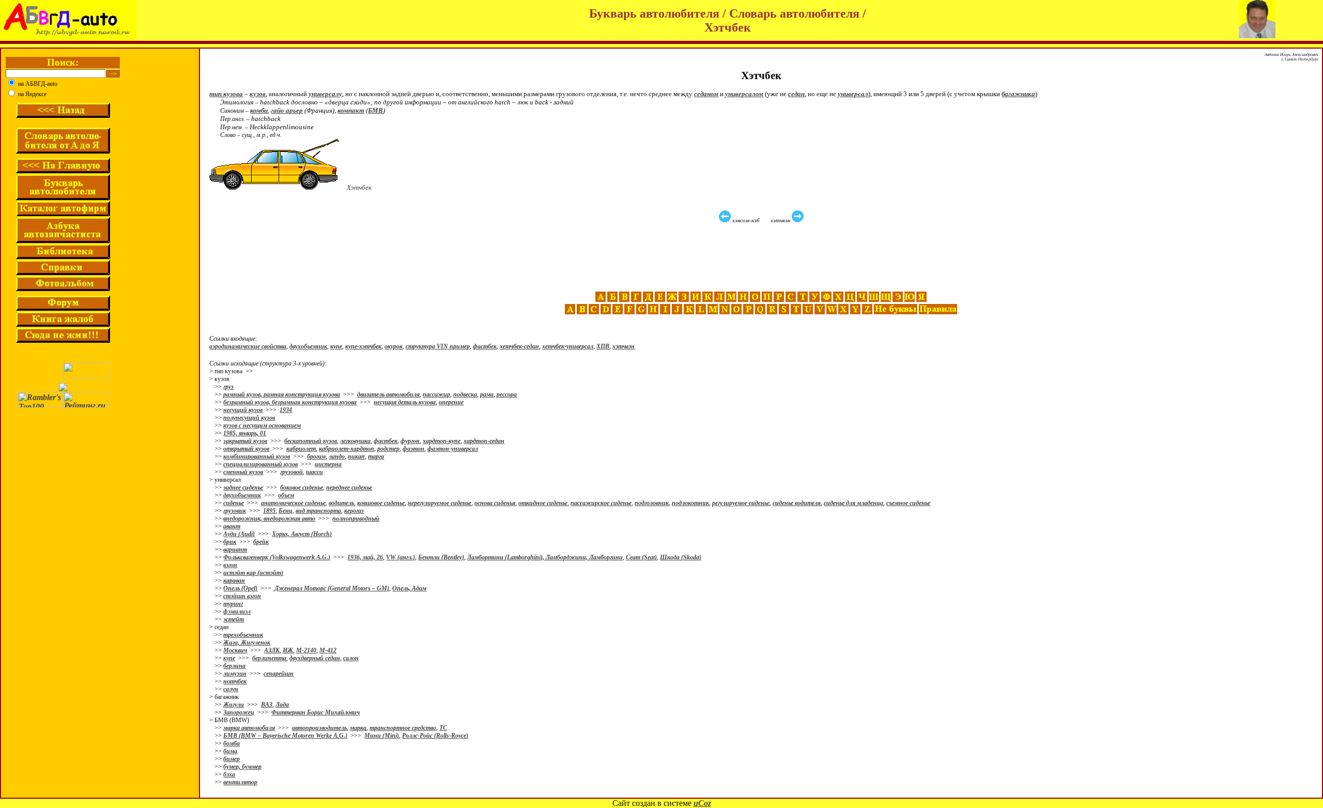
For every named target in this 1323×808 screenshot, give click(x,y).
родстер (388, 448)
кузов (258, 94)
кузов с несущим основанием (262, 425)
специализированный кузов (260, 464)
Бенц (286, 510)
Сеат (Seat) (641, 557)
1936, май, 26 (365, 557)
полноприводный (355, 518)
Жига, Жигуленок (246, 642)
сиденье (233, 503)
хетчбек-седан (519, 346)
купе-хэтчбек (363, 346)
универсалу (325, 94)
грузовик (234, 510)
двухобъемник (308, 346)
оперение (451, 402)
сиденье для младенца (853, 503)
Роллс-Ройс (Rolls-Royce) (435, 735)
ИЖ (288, 650)
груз (228, 386)
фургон (410, 441)
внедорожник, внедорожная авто (269, 518)
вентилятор (240, 782)
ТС (443, 727)
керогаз (354, 510)
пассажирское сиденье (601, 503)
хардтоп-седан (484, 441)
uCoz (702, 803)
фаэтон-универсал (452, 448)
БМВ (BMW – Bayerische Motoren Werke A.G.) (285, 735)
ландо (337, 456)
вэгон (230, 565)
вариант (235, 549)
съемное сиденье (908, 503)
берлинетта (269, 658)
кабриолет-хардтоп (346, 448)
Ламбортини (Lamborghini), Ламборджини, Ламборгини (545, 557)
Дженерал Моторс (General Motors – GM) (331, 588)
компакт (350, 110)
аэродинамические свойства (247, 346)
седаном (706, 94)
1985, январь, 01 (244, 433)
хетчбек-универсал (567, 346)
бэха (229, 774)
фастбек (485, 346)
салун (230, 689)
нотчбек (235, 681)
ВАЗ (266, 704)
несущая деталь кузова (405, 402)
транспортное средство (403, 727)
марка (358, 727)
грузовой (291, 472)
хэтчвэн (623, 346)
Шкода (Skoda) (680, 557)
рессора (507, 394)
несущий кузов (243, 410)
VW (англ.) (400, 557)
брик (229, 541)
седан (796, 94)
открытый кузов (246, 448)
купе (336, 346)
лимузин (235, 673)
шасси (314, 472)
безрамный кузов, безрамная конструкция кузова (290, 402)
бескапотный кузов (310, 441)
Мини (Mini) (381, 735)
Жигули (233, 704)
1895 (269, 510)
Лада (282, 704)
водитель (341, 503)
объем (286, 495)
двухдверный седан (314, 658)
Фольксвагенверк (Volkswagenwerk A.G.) (276, 557)
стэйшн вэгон (242, 596)
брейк (261, 541)
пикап (356, 456)
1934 (286, 410)
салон (351, 658)
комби (259, 110)
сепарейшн (279, 673)
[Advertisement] (762, 257)
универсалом (744, 94)
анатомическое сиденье (293, 503)
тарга (376, 456)
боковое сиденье (301, 487)
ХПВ (602, 346)
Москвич (235, 650)
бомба (231, 743)
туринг (233, 603)
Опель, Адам (409, 588)
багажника (1018, 94)
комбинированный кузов (256, 456)
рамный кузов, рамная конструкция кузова (281, 394)
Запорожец (238, 712)
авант (231, 526)
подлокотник (690, 503)
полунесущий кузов (249, 417)
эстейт (233, 619)
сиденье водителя (797, 503)
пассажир (436, 394)
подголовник (652, 503)
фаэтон (413, 448)
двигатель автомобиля (388, 394)
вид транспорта (318, 510)
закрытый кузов (245, 441)
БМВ (375, 110)
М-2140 (306, 650)
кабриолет (301, 448)
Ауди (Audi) (239, 534)
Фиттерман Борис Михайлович (315, 712)
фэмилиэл (237, 611)
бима (230, 751)
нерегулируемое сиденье (439, 503)
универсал (853, 94)
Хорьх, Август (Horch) (302, 534)
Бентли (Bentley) (441, 557)
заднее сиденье (243, 487)
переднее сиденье (349, 487)
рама (487, 394)
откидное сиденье (542, 503)
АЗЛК (272, 650)
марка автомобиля (249, 727)
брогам (316, 456)
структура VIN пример (438, 346)
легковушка (355, 441)
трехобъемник (243, 634)
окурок (393, 346)
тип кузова (226, 94)
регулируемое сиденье (741, 503)
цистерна (328, 464)
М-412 (327, 650)
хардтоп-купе (441, 441)
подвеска (465, 394)
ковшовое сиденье (381, 503)
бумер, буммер (242, 766)
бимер (231, 759)
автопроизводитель (319, 727)
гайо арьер (287, 110)
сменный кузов (243, 472)
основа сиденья (494, 503)
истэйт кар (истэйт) (253, 572)
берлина (234, 665)
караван (234, 580)
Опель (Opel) (240, 588)
